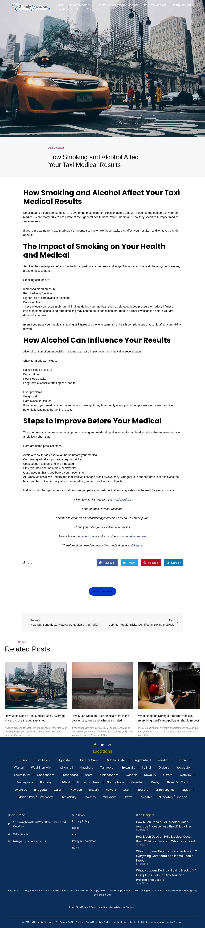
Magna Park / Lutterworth (36, 797)
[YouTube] (103, 744)
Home (60, 5)
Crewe (128, 797)
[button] (91, 5)
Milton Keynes (165, 790)
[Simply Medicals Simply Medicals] (31, 7)
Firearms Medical (154, 5)
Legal (75, 828)
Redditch (164, 760)
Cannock (23, 760)
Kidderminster (116, 760)
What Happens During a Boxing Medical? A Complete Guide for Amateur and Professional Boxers (166, 875)
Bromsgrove (24, 782)
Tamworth (107, 768)
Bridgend (40, 790)
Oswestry (89, 797)
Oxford (167, 775)
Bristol (89, 775)
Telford (182, 760)
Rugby (185, 790)
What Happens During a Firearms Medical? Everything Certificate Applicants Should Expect (166, 855)
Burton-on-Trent (88, 782)
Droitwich (43, 760)
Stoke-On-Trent (177, 782)
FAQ (74, 834)
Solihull (147, 768)
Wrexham (110, 797)
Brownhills (128, 768)
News (75, 847)
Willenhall (66, 768)
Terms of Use (75, 907)
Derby (155, 782)
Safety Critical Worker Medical (117, 5)
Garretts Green (89, 760)
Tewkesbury (22, 775)
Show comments (102, 591)
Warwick (185, 775)
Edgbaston (64, 760)
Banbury (46, 782)
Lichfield (64, 782)
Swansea (21, 790)
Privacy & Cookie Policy (92, 907)
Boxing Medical (181, 5)
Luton (126, 790)
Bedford (142, 790)
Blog (79, 9)
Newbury (150, 775)
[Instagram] (110, 744)
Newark (111, 790)
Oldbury (164, 768)
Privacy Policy (80, 821)
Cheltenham (45, 775)
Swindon (131, 775)
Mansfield (137, 782)
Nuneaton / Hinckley (173, 797)
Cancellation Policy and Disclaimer (120, 907)
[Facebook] (95, 744)
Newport (76, 790)
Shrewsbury (68, 797)
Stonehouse (70, 775)
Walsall (19, 768)
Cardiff (59, 790)
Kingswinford (142, 760)
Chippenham (109, 775)
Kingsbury (86, 768)
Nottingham (115, 782)
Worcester (183, 768)
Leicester (145, 797)
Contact (92, 9)
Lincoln (94, 790)
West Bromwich (42, 768)
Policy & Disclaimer (84, 841)
